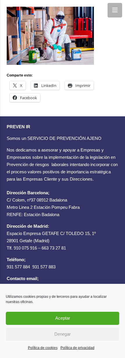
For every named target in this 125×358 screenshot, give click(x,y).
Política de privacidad (77, 348)
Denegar (62, 334)
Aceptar (62, 318)
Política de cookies (43, 348)
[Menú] (115, 10)
